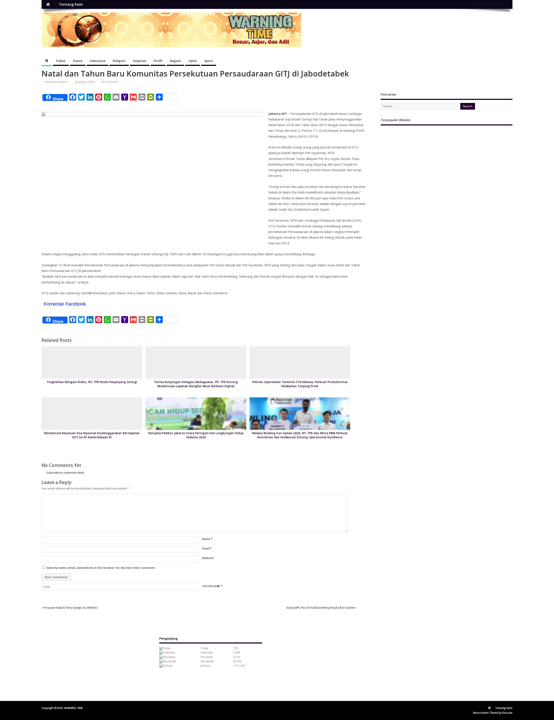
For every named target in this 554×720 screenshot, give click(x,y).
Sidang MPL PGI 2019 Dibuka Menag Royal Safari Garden (320, 607)
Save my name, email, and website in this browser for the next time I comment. (101, 568)
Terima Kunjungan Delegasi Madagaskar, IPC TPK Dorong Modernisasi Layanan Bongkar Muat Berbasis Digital (196, 384)
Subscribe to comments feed (65, 473)
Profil (158, 61)
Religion (119, 61)
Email (207, 548)
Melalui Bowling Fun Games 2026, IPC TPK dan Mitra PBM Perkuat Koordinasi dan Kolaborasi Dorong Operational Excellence (300, 435)
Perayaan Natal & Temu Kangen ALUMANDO (71, 607)
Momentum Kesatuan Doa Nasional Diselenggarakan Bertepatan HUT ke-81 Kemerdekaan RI (92, 435)
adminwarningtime (56, 82)
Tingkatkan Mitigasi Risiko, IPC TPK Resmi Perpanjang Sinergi (92, 382)
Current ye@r (212, 586)
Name (207, 539)
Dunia (77, 61)
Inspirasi (139, 61)
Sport (208, 61)
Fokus (61, 61)
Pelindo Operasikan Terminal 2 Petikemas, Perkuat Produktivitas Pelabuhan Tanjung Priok (300, 384)
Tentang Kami (71, 4)
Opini (192, 61)
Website (208, 558)
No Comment (109, 82)
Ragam (175, 61)
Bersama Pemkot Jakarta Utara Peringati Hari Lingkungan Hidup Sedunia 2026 (195, 435)
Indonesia (97, 61)
